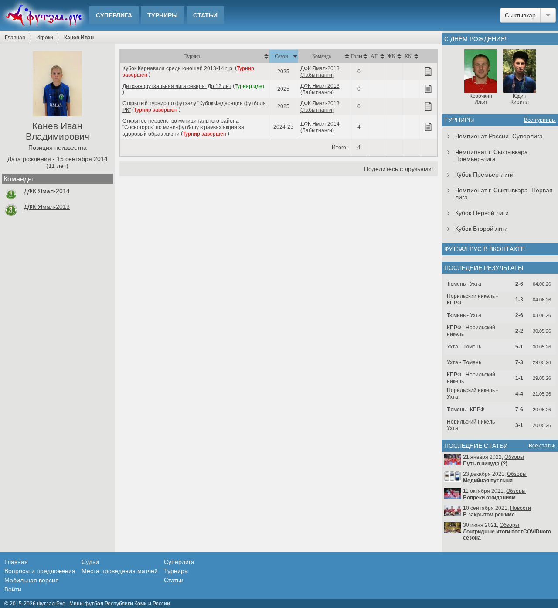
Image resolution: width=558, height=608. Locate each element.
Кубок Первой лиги (482, 212)
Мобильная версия (31, 580)
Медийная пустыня (488, 481)
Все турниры (540, 120)
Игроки (44, 37)
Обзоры (514, 457)
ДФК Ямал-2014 (47, 191)
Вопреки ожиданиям (489, 498)
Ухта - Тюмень (464, 347)
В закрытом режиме (489, 515)
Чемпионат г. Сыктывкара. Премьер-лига (492, 155)
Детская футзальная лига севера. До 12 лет (176, 86)
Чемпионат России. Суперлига (499, 136)
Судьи (90, 561)
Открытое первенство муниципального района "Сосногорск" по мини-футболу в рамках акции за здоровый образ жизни (183, 127)
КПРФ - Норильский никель (471, 330)
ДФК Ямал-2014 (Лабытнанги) (320, 127)
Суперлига (114, 15)
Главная (15, 37)
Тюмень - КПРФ (465, 409)
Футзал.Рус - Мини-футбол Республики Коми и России (103, 604)
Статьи (205, 15)
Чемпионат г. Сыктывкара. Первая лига (504, 194)
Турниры (162, 15)
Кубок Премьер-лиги (484, 174)
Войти (12, 589)
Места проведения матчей (120, 570)
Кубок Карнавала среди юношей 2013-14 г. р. (178, 68)
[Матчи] (428, 71)
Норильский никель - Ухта (472, 393)
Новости (520, 508)
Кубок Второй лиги (481, 228)
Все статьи (542, 446)
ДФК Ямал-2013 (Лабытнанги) (320, 71)
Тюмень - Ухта (464, 284)
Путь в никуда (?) (485, 464)
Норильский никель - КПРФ (472, 299)
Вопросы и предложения (39, 570)
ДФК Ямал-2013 (47, 206)
